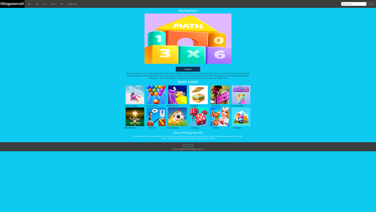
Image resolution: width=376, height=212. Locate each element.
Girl (44, 4)
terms (184, 144)
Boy (37, 4)
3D (62, 4)
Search (371, 4)
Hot (29, 4)
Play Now (188, 69)
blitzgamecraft (188, 147)
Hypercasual (72, 4)
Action (53, 4)
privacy (191, 144)
